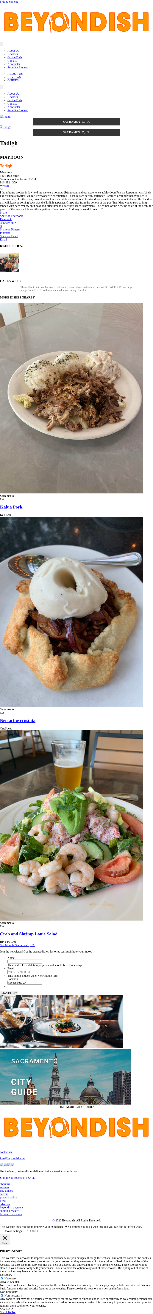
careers (4, 1194)
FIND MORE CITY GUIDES (76, 1106)
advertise (5, 1204)
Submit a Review (17, 67)
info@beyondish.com (12, 1158)
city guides (6, 1190)
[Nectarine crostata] (71, 706)
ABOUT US (15, 73)
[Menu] (1, 44)
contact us (6, 1152)
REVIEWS (14, 77)
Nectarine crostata (17, 720)
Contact (12, 60)
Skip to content (9, 1)
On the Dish (14, 57)
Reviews (12, 54)
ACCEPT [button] (32, 1231)
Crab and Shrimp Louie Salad (28, 934)
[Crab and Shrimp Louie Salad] (71, 919)
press (3, 1200)
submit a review (9, 1210)
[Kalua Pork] (71, 492)
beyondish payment (11, 1207)
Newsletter (13, 64)
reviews (4, 1187)
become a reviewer (11, 1214)
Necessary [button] (6, 1274)
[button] (3, 212)
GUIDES (13, 80)
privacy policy (8, 1197)
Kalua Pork (11, 507)
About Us (13, 50)
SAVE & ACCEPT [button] (11, 1308)
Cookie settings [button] (13, 1231)
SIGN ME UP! (9, 993)
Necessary (10, 1278)
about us (5, 1184)
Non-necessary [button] (9, 1291)
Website (4, 185)
